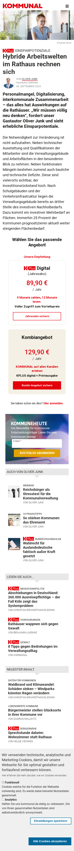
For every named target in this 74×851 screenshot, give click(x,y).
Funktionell (12, 782)
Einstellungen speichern (50, 820)
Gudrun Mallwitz (25, 718)
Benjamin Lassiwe (25, 632)
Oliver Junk (30, 79)
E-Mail (16, 441)
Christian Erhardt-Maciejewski (34, 610)
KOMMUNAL (20, 655)
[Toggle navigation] (67, 6)
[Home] (22, 6)
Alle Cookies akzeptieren (50, 841)
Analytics (11, 799)
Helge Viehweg (23, 741)
